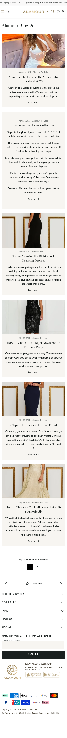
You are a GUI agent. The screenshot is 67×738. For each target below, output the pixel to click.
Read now (32, 103)
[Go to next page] (37, 566)
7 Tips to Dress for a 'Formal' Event (33, 425)
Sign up (33, 655)
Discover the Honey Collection (33, 125)
